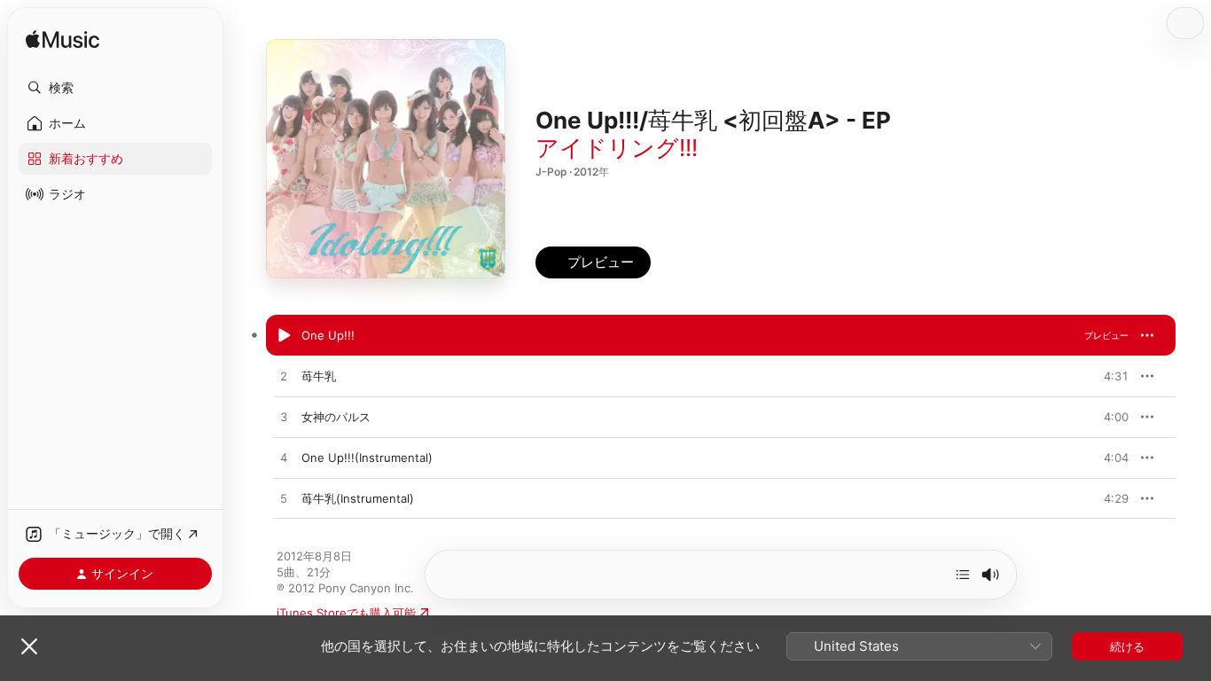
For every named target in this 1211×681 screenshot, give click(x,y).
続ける (1127, 646)
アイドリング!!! (616, 147)
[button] (115, 88)
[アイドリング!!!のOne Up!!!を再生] (283, 336)
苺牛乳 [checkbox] (318, 376)
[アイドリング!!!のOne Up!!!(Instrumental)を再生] (283, 458)
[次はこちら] (962, 574)
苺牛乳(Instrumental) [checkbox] (357, 498)
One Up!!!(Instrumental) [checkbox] (367, 457)
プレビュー (1106, 335)
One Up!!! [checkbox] (328, 335)
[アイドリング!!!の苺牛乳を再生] (283, 377)
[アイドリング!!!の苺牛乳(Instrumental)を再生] (283, 499)
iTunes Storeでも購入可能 (346, 613)
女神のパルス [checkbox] (336, 417)
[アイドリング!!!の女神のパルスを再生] (283, 418)
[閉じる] (29, 646)
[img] (62, 40)
